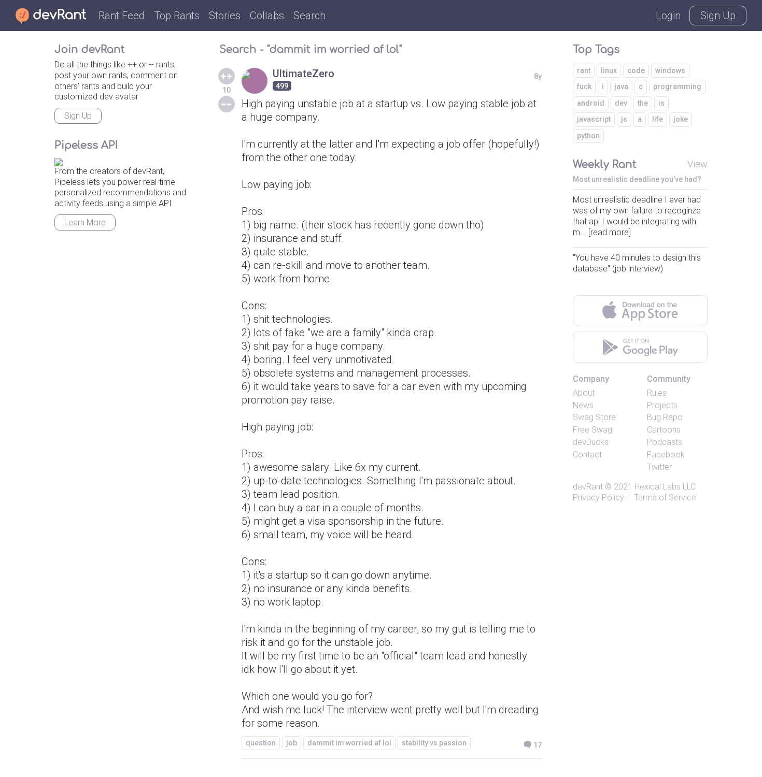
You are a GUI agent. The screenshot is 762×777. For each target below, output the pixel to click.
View (697, 164)
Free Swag (592, 430)
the (643, 103)
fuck (584, 86)
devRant (588, 487)
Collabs (267, 15)
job (291, 743)
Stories (225, 15)
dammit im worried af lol (349, 743)
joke (680, 119)
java (621, 86)
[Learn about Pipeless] (58, 160)
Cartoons (664, 430)
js (624, 119)
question (261, 743)
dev (621, 103)
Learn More (85, 222)
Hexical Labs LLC (665, 487)
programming (677, 86)
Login (668, 15)
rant (583, 70)
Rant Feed (121, 15)
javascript (594, 119)
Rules (657, 393)
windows (670, 70)
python (588, 136)
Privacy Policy (598, 497)
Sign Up (718, 15)
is (661, 103)
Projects (662, 405)
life (657, 119)
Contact (587, 454)
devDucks (591, 442)
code (636, 70)
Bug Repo (665, 417)
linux (609, 70)
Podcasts (664, 442)
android (590, 103)
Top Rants (177, 15)
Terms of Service (665, 497)
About (584, 393)
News (583, 405)
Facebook (666, 454)
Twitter (659, 467)
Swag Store (594, 417)
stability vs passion (434, 743)
